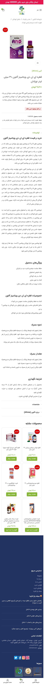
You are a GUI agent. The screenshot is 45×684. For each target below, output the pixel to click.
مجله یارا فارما (37, 591)
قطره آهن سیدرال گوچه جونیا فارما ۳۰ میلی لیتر (11, 449)
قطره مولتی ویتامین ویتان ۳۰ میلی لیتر (32, 449)
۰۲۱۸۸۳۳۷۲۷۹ (33, 645)
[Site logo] (21, 10)
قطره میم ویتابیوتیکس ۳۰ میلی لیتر (32, 484)
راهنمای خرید (38, 588)
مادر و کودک (26, 19)
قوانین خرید (38, 585)
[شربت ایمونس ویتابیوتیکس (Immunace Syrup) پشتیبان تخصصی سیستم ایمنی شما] (32, 508)
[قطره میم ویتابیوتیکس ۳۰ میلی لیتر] (32, 473)
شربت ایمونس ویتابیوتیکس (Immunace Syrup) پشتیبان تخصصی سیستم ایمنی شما (32, 521)
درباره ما (39, 579)
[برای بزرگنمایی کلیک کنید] (37, 62)
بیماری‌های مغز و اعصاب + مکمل (32, 622)
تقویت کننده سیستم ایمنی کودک (32, 22)
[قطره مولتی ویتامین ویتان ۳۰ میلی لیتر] (32, 437)
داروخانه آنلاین (37, 19)
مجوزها (39, 576)
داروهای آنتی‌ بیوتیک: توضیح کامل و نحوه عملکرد (27, 629)
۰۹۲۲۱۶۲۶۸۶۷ (33, 648)
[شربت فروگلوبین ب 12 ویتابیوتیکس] (11, 473)
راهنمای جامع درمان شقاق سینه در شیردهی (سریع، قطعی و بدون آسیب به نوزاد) (22, 602)
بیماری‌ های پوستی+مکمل (34, 609)
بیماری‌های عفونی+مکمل (34, 616)
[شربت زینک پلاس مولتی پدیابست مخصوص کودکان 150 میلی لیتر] (11, 508)
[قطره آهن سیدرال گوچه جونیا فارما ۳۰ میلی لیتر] (11, 437)
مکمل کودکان (16, 19)
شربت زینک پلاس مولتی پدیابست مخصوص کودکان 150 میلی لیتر (11, 521)
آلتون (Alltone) (37, 71)
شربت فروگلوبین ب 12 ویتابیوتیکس (11, 484)
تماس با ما (38, 582)
